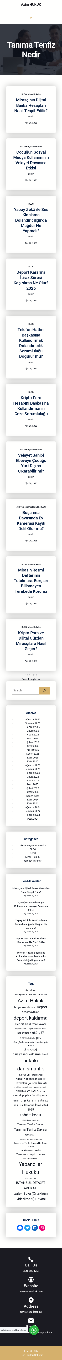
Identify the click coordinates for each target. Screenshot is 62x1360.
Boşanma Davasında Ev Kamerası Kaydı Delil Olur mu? (31, 520)
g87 (41, 1033)
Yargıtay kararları (33, 860)
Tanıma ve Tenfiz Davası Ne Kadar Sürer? (30, 1145)
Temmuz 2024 (32, 811)
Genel (33, 853)
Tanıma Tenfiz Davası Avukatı (30, 1132)
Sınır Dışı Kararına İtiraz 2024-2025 (31, 1107)
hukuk (45, 1054)
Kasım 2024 (32, 795)
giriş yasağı (31, 1049)
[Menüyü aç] (31, 11)
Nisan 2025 (33, 780)
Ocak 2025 (33, 792)
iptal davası (37, 1074)
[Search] (44, 691)
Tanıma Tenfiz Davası (30, 1124)
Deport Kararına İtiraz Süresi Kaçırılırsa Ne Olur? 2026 (31, 280)
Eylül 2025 (32, 761)
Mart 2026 (32, 738)
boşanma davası (24, 1007)
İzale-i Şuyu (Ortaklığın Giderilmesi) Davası (30, 1196)
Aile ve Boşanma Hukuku (31, 146)
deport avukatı (30, 1012)
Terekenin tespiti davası (30, 1154)
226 (35, 675)
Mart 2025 (32, 784)
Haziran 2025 (32, 772)
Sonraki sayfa (31, 679)
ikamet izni (24, 1074)
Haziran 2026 (32, 727)
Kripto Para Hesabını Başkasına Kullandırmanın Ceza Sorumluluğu (31, 405)
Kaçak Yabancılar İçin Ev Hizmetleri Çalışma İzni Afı (31, 1081)
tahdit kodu (30, 1115)
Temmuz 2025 (32, 769)
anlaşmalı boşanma (27, 994)
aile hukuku (30, 990)
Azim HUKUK (31, 4)
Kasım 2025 (32, 753)
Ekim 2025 (32, 757)
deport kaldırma (31, 1018)
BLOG (24, 94)
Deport (42, 1007)
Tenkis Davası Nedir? (30, 1150)
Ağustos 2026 (32, 719)
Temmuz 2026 (32, 723)
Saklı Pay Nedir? (41, 1087)
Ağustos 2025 (32, 765)
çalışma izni (30, 1178)
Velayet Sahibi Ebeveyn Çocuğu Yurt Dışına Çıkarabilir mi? (31, 463)
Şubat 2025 (33, 788)
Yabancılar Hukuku (30, 1168)
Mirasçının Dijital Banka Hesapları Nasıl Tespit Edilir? (31, 105)
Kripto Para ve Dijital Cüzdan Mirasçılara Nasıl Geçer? (31, 641)
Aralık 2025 (33, 750)
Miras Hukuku (34, 94)
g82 (34, 1033)
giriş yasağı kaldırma (27, 1054)
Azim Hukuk (30, 1000)
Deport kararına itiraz (37, 1029)
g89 (38, 1038)
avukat (44, 995)
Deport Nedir (24, 1033)
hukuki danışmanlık (30, 1065)
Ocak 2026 (33, 746)
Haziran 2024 (32, 814)
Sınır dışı (41, 1091)
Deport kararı (21, 1029)
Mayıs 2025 (33, 776)
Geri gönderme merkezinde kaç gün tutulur (30, 1044)
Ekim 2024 (32, 799)
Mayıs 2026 (33, 730)
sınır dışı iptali (22, 1095)
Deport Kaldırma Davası (30, 1024)
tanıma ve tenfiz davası (30, 1139)
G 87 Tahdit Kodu (27, 1038)
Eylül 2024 (32, 803)
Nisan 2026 (33, 734)
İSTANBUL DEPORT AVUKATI (30, 1185)
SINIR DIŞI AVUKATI (26, 1091)
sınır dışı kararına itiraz (30, 1100)
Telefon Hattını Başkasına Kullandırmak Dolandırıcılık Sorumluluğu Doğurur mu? (31, 343)
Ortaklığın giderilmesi (23, 1087)
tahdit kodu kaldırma (30, 1120)
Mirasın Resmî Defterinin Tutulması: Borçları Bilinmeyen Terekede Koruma (31, 581)
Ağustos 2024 (32, 807)
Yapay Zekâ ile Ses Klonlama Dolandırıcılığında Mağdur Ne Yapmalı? (31, 220)
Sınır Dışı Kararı (40, 1095)
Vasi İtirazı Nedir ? (30, 1159)
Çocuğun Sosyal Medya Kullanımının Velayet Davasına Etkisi (31, 160)
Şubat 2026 (33, 742)
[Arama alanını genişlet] (31, 18)
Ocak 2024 (33, 818)
